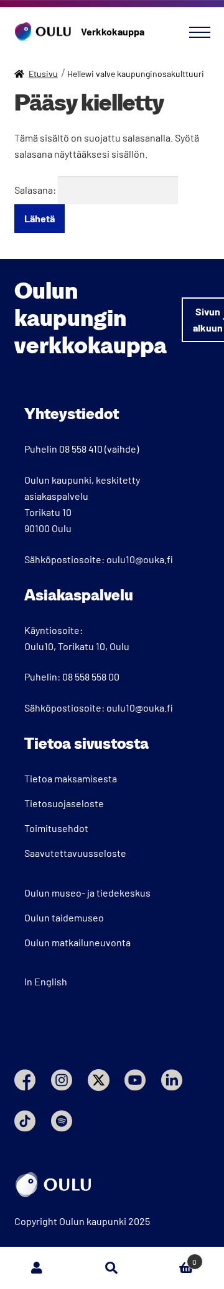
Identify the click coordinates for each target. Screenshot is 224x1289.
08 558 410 (81, 449)
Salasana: (36, 190)
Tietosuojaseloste (64, 803)
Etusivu (43, 73)
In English (45, 981)
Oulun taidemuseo (64, 917)
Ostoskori (173, 1257)
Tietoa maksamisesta (70, 778)
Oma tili (37, 1268)
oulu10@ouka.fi (139, 559)
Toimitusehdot (56, 828)
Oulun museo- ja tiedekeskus (87, 892)
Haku (112, 1268)
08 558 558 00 (90, 676)
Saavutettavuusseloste (75, 853)
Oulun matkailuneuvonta (77, 942)
